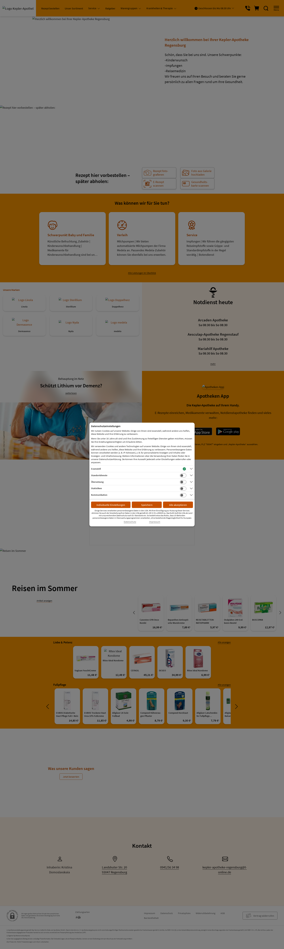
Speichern (147, 505)
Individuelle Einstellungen (110, 505)
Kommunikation (99, 494)
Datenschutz (130, 521)
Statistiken (96, 488)
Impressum (154, 521)
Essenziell (96, 468)
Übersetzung (97, 481)
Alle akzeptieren (178, 505)
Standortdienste (99, 475)
